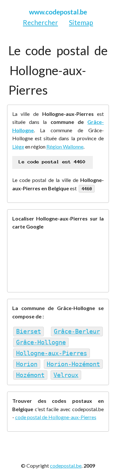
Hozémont (30, 375)
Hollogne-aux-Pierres (51, 353)
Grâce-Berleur (77, 331)
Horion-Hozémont (73, 364)
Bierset (28, 331)
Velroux (65, 375)
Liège (18, 146)
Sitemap (81, 22)
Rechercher (40, 22)
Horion (26, 364)
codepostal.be (66, 465)
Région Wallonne (64, 146)
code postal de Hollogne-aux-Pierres (55, 417)
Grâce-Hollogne (41, 342)
